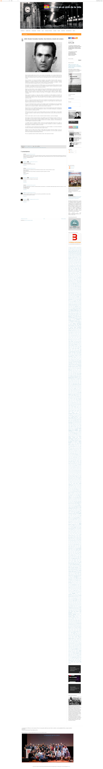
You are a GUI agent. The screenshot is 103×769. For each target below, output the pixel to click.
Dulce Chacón (77, 373)
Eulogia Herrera (70, 392)
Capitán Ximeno (79, 329)
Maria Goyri (78, 542)
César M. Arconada (71, 348)
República (74, 614)
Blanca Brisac (73, 316)
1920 (69, 249)
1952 (70, 253)
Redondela (69, 613)
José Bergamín (79, 464)
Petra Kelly (74, 589)
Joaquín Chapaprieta (78, 456)
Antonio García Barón (74, 291)
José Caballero (75, 465)
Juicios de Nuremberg (73, 499)
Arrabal (69, 298)
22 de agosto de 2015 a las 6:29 (30, 192)
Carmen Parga (73, 339)
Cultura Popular (77, 364)
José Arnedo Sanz (78, 463)
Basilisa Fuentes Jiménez (76, 307)
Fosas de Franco (79, 404)
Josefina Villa (75, 485)
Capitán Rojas (75, 329)
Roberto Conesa (73, 621)
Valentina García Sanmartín (74, 650)
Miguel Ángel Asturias (71, 563)
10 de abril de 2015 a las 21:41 (30, 168)
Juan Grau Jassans (71, 494)
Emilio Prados (75, 384)
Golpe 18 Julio (73, 426)
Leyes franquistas (76, 512)
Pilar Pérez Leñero (73, 592)
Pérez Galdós (79, 588)
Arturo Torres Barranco (77, 300)
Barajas (69, 306)
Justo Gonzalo (72, 504)
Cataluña (75, 344)
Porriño (73, 594)
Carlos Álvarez (78, 330)
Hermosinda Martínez (78, 435)
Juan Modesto (78, 495)
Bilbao (76, 315)
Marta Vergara (72, 551)
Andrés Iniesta (74, 280)
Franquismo (70, 413)
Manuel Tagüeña (76, 534)
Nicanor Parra (72, 572)
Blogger (69, 766)
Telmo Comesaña (74, 639)
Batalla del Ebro (70, 311)
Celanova (77, 345)
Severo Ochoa (70, 633)
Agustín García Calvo (74, 261)
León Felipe (70, 508)
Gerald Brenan (70, 424)
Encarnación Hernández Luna (77, 385)
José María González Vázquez (73, 476)
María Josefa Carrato (71, 544)
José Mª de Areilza (71, 473)
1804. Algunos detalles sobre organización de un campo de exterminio (77, 133)
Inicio (44, 218)
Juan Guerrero (76, 494)
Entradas (71, 150)
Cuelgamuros (70, 364)
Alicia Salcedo (73, 270)
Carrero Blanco (79, 340)
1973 (77, 255)
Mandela (77, 525)
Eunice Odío (74, 392)
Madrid (80, 523)
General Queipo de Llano (78, 421)
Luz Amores (74, 523)
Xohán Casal (75, 661)
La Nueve (78, 505)
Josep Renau (74, 486)
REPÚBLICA (23, 30)
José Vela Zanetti (79, 481)
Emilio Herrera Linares (76, 383)
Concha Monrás (70, 358)
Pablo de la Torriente (78, 578)
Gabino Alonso (72, 166)
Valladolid (80, 650)
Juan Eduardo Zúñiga (78, 490)
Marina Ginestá (77, 550)
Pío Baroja (77, 592)
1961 (70, 254)
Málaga (80, 524)
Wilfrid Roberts (77, 660)
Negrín (73, 571)
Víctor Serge (70, 657)
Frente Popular (75, 413)
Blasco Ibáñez (72, 317)
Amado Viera (79, 273)
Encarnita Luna (76, 386)
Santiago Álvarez (73, 629)
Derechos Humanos (75, 366)
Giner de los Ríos (76, 425)
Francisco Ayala (76, 407)
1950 (80, 252)
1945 (72, 252)
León (80, 507)
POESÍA (59, 30)
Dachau (80, 364)
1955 (74, 253)
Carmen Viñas (72, 340)
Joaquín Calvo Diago (73, 456)
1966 (79, 254)
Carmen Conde (74, 335)
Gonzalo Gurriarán (78, 426)
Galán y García (78, 417)
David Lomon (75, 365)
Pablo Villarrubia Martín (75, 579)
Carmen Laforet (73, 338)
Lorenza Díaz (70, 516)
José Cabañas (79, 465)
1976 (69, 256)
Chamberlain (70, 349)
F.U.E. (72, 393)
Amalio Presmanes (78, 274)
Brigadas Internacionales (77, 323)
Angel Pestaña (74, 283)
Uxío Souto (69, 649)
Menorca (80, 560)
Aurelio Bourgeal (79, 302)
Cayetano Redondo (71, 345)
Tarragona (78, 638)
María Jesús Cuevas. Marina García (76, 543)
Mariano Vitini (70, 550)
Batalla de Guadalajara (73, 309)
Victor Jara (74, 656)
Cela (75, 345)
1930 (70, 250)
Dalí (68, 365)
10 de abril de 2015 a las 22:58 (33, 177)
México (80, 562)
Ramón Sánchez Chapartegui (72, 609)
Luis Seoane (79, 522)
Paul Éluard (74, 583)
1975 (80, 255)
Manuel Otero (77, 532)
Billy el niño (79, 315)
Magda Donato (77, 524)
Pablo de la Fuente (73, 578)
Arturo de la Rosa (74, 299)
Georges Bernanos (78, 423)
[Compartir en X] (37, 146)
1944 (71, 252)
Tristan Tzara (77, 647)
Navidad (80, 570)
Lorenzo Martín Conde (75, 516)
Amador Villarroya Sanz (71, 274)
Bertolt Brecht (70, 315)
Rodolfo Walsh (77, 622)
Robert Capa (77, 620)
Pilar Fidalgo (72, 591)
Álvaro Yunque (79, 271)
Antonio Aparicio (70, 290)
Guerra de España (31, 147)
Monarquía (76, 567)
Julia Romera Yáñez (77, 500)
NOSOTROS (63, 30)
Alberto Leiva (77, 263)
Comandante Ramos (71, 354)
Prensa (80, 595)
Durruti (80, 373)
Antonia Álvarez (75, 288)
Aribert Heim (72, 297)
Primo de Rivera (76, 596)
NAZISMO (54, 30)
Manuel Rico (79, 533)
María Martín (78, 545)
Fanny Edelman (73, 394)
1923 (73, 249)
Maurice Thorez (70, 558)
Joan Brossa (72, 454)
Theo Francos (76, 643)
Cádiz (78, 325)
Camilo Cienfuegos (76, 326)
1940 (77, 251)
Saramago (69, 630)
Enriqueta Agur (79, 387)
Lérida (80, 510)
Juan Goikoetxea (72, 493)
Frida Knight (70, 414)
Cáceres (76, 325)
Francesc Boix (72, 405)
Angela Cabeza (70, 284)
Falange (69, 394)
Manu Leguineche (75, 526)
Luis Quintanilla (78, 521)
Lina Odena (74, 514)
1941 (79, 251)
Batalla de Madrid (73, 310)
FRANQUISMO (34, 30)
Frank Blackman (78, 412)
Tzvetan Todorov (70, 648)
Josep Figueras (70, 486)
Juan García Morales (75, 491)
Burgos (80, 324)
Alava (76, 262)
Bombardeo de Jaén (74, 320)
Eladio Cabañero (75, 378)
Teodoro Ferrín (79, 640)
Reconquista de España (77, 612)
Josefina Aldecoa (75, 483)
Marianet (74, 549)
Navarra (77, 570)
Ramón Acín (71, 605)
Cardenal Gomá (74, 330)
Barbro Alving (72, 306)
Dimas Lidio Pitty (75, 368)
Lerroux (69, 511)
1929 (69, 250)
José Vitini (73, 482)
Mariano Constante (78, 549)
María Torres (25, 161)
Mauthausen (74, 558)
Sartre (72, 630)
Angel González (79, 281)
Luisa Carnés (70, 523)
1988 (79, 256)
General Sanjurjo (79, 422)
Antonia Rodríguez (74, 289)
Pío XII (79, 592)
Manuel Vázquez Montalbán (77, 535)
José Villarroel (70, 482)
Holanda (80, 437)
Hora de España (74, 438)
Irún (77, 444)
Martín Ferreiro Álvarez (76, 552)
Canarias (77, 328)
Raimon (74, 604)
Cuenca (73, 364)
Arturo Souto (72, 300)
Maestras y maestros (71, 524)
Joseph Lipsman (79, 486)
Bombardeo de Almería (71, 318)
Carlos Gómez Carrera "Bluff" (77, 331)
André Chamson (79, 279)
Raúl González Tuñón (77, 611)
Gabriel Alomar (77, 415)
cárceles (69, 330)
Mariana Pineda (70, 549)
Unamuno (76, 648)
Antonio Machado (71, 293)
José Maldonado (73, 474)
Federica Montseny (73, 395)
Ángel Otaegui (70, 283)
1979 (73, 256)
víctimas (45, 147)
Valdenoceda (73, 649)
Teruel (69, 643)
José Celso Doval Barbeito (71, 466)
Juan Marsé (74, 495)
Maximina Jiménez (76, 559)
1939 (75, 251)
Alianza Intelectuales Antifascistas (76, 269)
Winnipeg (72, 661)
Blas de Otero (78, 316)
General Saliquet (75, 422)
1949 (79, 252)
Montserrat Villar (77, 568)
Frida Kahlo (79, 413)
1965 (77, 254)
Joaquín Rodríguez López (71, 458)
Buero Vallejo (74, 324)
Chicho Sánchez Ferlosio (75, 350)
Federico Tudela (79, 395)
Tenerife (78, 639)
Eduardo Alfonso (74, 374)
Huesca (72, 439)
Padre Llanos (74, 580)
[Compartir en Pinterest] (39, 146)
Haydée (24, 192)
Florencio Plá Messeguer (73, 404)
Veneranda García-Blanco (71, 652)
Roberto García (78, 621)
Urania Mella (79, 648)
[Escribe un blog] (36, 146)
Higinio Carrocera (76, 436)
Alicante (69, 270)
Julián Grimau (75, 501)
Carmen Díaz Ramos (71, 336)
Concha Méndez (73, 357)
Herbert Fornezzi (70, 434)
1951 (69, 253)
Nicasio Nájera (75, 572)
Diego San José (70, 368)
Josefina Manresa (70, 485)
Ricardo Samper (75, 619)
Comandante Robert (76, 354)
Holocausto (70, 438)
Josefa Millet (70, 483)
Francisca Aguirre (73, 406)
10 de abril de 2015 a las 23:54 (30, 185)
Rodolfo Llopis (73, 622)
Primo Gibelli (79, 596)
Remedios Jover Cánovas (74, 613)
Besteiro (74, 315)
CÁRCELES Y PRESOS (48, 30)
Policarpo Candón (78, 593)
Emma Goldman (79, 384)
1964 (75, 254)
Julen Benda (78, 499)
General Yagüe (70, 423)
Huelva (69, 439)
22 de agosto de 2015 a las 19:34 (34, 199)
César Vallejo (77, 348)
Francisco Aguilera (70, 407)
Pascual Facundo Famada (77, 581)
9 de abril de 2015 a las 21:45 (30, 154)
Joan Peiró (79, 454)
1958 (79, 253)
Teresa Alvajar (70, 641)
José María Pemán (72, 477)
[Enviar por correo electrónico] (35, 146)
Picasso (77, 590)
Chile (80, 350)
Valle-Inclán (69, 651)
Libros (79, 513)
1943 (69, 252)
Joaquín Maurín (75, 457)
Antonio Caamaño (76, 290)
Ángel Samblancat (79, 283)
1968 (69, 255)
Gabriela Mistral (73, 417)
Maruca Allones (73, 553)
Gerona (77, 424)
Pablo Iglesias (70, 579)
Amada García (70, 272)
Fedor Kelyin (74, 396)
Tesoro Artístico (72, 643)
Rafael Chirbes (72, 601)
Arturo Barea (70, 299)
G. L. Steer (74, 415)
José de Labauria (70, 467)
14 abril (74, 247)
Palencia (77, 580)
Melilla (72, 560)
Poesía (73, 593)
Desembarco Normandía (71, 367)
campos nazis (70, 328)
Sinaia (78, 634)
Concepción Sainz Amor (76, 356)
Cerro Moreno (73, 347)
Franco (73, 412)
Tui (79, 647)
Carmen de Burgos (78, 335)
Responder (25, 158)
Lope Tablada (77, 515)
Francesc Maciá (77, 405)
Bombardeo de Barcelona (78, 318)
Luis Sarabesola (76, 522)
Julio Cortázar (75, 503)
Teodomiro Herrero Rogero (73, 640)
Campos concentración (77, 327)
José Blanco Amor (70, 465)
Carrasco (76, 340)
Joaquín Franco (70, 457)
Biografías (69, 316)
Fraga (69, 405)
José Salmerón (70, 481)
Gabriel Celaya (74, 416)
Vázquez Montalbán (78, 651)
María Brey (69, 540)
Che (80, 349)
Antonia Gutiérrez (79, 288)
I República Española (74, 440)
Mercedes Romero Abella (76, 562)
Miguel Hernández (76, 564)
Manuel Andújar (79, 527)
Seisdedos (74, 632)
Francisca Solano (79, 406)
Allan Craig (77, 270)
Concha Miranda (79, 357)
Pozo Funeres (72, 595)
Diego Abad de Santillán (78, 367)
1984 (76, 256)
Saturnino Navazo (75, 630)
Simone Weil (75, 634)
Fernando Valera (73, 402)
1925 (76, 249)
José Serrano (74, 481)
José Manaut (78, 474)
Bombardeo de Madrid (73, 321)
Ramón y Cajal (78, 610)
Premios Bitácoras (76, 595)
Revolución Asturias (71, 616)
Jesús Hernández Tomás (73, 453)
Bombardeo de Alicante (78, 317)
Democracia (79, 365)
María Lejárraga (76, 544)
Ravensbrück (70, 612)
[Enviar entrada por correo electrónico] (33, 146)
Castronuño (72, 344)
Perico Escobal (70, 589)
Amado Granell (75, 273)
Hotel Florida (79, 438)
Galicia (72, 418)
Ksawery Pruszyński (77, 504)
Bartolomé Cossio (70, 307)
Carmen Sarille (77, 339)
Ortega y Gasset (72, 577)
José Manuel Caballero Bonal (74, 475)
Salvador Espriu (70, 628)
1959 (80, 253)
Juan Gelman (72, 492)
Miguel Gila (71, 564)
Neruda (75, 571)
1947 (75, 252)
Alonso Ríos (72, 271)
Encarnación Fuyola (70, 385)
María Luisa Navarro (73, 545)
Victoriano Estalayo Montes (72, 658)
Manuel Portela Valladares (73, 533)
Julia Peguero (72, 500)
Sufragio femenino (71, 638)
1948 (77, 252)
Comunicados (70, 356)
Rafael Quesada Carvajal (71, 603)
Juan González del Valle (78, 493)
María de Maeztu (77, 540)
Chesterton (69, 350)
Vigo (76, 658)
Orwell (77, 577)
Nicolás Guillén (77, 573)
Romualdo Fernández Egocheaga (77, 624)
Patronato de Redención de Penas (76, 582)
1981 (75, 256)
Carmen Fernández (76, 336)
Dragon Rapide (73, 373)
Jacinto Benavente (78, 447)
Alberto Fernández (73, 263)
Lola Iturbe (73, 515)
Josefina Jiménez (79, 484)
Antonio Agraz (79, 289)
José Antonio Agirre (73, 463)
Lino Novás (78, 514)
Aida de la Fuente (73, 262)
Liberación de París (75, 513)
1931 (73, 250)
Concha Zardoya (75, 358)
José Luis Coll (73, 472)
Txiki (80, 647)
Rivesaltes (74, 620)
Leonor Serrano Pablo (71, 509)
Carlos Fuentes (72, 331)
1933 (76, 250)
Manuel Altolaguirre (73, 527)
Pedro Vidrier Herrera (76, 587)
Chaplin (73, 349)
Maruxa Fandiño (76, 554)
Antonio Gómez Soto (73, 292)
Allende (80, 270)
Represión (35, 147)
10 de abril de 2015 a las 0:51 (33, 161)
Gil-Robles (80, 424)
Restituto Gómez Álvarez (78, 615)
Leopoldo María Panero (76, 510)
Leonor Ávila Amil (74, 508)
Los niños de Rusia (72, 517)
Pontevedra (70, 594)
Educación (70, 377)
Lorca (80, 515)
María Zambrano (78, 548)
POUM (69, 595)
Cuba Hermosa (79, 363)
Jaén (73, 448)
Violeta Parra (79, 658)
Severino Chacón (79, 632)
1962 (72, 254)
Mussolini (75, 569)
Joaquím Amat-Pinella (76, 455)
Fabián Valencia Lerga (76, 393)
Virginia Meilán (79, 659)
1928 (80, 249)
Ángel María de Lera (74, 282)
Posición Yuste (79, 594)
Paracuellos (69, 581)
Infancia (69, 444)
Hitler (77, 437)
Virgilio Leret (70, 659)
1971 (73, 255)
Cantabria (80, 328)
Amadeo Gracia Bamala (76, 272)
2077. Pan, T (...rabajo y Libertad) (76, 144)
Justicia (78, 503)
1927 (79, 249)
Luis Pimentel (74, 521)
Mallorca (74, 525)
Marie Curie (73, 550)
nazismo (69, 571)
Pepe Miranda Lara (75, 588)
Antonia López (70, 289)
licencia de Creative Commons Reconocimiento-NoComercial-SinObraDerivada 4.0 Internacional (74, 197)
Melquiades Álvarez (76, 560)
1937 (71, 251)
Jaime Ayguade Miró (76, 448)
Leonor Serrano (79, 508)
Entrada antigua (63, 218)
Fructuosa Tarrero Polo (75, 414)
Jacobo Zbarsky (70, 448)
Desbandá (80, 366)
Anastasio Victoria (70, 279)
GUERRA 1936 (28, 30)
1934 (78, 250)
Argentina (77, 296)
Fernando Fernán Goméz (74, 401)
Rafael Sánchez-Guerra (78, 603)
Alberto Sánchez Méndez (75, 264)
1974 (78, 255)
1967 (80, 254)
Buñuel (78, 324)
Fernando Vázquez (78, 402)
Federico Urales (70, 396)
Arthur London (76, 298)
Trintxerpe (74, 647)
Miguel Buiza (76, 563)
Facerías (80, 393)
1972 (75, 255)
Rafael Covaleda (77, 601)
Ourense (69, 578)
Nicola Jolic (72, 573)
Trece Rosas (76, 646)
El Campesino (79, 377)
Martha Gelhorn (77, 551)
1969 (70, 255)
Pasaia (73, 581)
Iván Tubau (72, 447)
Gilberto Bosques (70, 425)
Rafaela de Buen (70, 604)
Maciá (77, 523)
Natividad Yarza (73, 570)
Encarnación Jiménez (71, 386)
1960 (69, 254)
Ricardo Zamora (70, 620)
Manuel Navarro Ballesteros (71, 532)
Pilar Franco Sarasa (77, 591)
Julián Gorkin (71, 501)
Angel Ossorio (79, 282)
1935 (80, 250)
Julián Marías (79, 501)
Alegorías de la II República (75, 265)
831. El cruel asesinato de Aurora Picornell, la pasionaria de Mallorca (77, 139)
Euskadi (78, 392)
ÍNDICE (74, 30)
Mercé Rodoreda (70, 561)
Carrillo (69, 341)
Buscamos (72, 325)
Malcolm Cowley (70, 525)
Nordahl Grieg (79, 574)
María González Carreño (73, 542)
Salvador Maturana (76, 628)
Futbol (72, 415)
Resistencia (72, 615)
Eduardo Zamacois (78, 376)
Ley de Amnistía (77, 511)
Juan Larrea (79, 494)
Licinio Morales (70, 514)
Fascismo (77, 394)
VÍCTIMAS (38, 30)
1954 (73, 253)
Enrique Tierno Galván (74, 387)
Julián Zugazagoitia (77, 502)
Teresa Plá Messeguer (78, 642)
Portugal (76, 594)
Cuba (76, 363)
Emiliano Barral (79, 382)
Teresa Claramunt (75, 641)
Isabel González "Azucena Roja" (74, 445)
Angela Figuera (75, 284)
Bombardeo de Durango (72, 319)
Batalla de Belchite (75, 308)
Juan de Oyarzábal (72, 490)
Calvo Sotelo (72, 326)
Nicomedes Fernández (74, 574)
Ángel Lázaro (70, 282)
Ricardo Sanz (79, 619)
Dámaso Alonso (72, 365)
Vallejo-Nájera (73, 651)
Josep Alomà (79, 485)
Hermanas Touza (73, 435)
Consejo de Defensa (73, 359)
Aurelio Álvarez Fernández (73, 302)
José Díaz (74, 467)
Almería (69, 271)
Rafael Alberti (75, 600)
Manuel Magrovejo (73, 531)
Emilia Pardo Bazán (74, 382)
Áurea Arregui (78, 301)
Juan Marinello (70, 495)
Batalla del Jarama (75, 311)
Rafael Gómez (74, 602)
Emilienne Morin (70, 383)
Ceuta (80, 348)
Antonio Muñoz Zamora (78, 293)
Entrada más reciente (24, 218)
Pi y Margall (73, 590)
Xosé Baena (79, 661)
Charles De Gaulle (77, 349)
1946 (74, 252)
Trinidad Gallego (70, 647)
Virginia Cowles (74, 659)
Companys (76, 355)
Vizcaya (69, 660)
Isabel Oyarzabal (72, 446)
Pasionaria (70, 582)
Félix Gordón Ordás (78, 397)
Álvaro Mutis (75, 271)
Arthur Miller (79, 298)
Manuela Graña (70, 536)
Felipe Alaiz (77, 396)
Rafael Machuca (79, 602)
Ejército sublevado (74, 377)
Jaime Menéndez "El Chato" (75, 449)
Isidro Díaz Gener (77, 446)
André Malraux (70, 280)
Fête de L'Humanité (70, 403)
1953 (72, 253)
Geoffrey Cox (74, 423)
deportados (70, 366)
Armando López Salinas (78, 297)
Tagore (75, 638)
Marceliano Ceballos (75, 536)
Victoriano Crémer (78, 657)
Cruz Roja (74, 363)
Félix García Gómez (73, 397)
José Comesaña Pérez (78, 466)
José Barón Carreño (74, 464)
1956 (76, 253)
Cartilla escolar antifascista (77, 341)
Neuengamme (78, 571)
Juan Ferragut (70, 491)
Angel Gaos (75, 281)
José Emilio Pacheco (78, 467)
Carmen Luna (77, 338)
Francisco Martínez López (72, 410)
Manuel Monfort (79, 531)
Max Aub (77, 558)
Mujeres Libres (70, 569)
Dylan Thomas (70, 374)
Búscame (69, 325)
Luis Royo (72, 522)
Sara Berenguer (79, 629)
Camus (75, 328)
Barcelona (76, 306)
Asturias (25, 147)
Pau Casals (70, 583)
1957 (77, 253)
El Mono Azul (70, 378)
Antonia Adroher (70, 288)
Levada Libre (73, 511)
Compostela (79, 355)
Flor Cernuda (75, 403)
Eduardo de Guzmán (73, 375)
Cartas (72, 341)
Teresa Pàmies (73, 642)
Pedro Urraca (72, 587)
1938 (73, 251)
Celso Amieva (75, 346)
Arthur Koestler (72, 298)
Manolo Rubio (71, 526)
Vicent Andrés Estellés (78, 652)
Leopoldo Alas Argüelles (78, 509)
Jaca (75, 447)
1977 (70, 256)
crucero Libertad (70, 363)
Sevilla (74, 633)
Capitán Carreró (70, 329)
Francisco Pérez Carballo (74, 411)
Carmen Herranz (76, 337)
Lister (71, 515)
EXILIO (43, 30)
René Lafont (79, 613)
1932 (75, 250)
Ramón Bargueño (76, 605)
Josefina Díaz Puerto (74, 484)
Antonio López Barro (78, 292)
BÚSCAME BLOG (69, 30)
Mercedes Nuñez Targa (77, 561)
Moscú (80, 568)
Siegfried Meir (77, 633)
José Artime (69, 464)
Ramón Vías (74, 610)
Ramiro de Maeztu (77, 604)
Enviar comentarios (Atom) (29, 220)
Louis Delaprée (78, 517)
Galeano (69, 418)
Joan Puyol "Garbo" (70, 455)
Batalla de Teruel (79, 310)
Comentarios (72, 152)
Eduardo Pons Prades (73, 376)
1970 (72, 255)
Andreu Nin (78, 280)
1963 (74, 254)
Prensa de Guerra (71, 596)
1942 (80, 251)
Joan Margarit (76, 454)
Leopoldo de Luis (70, 510)
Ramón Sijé (77, 609)
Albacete (78, 262)
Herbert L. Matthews (75, 434)
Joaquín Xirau (77, 458)
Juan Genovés (76, 492)
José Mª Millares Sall (77, 473)
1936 (69, 251)
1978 (72, 256)
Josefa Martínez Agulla (78, 482)
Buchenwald (70, 324)
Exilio (27, 147)
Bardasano (80, 306)
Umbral (74, 648)
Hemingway (75, 433)
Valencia (76, 649)
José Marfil (80, 475)
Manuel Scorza (70, 534)
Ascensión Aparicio (70, 301)
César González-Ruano (78, 347)
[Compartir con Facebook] (38, 146)
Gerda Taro (74, 424)
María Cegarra (73, 540)
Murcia (73, 569)
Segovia (72, 632)
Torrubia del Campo (71, 646)
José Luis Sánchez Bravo (78, 472)
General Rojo (70, 422)
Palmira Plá (79, 580)
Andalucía (75, 279)
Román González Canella (40, 147)
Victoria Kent (74, 657)
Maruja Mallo (77, 553)
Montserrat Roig (73, 568)
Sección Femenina (75, 631)
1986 (78, 256)
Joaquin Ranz (79, 457)
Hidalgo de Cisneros (71, 436)
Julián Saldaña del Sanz (71, 502)
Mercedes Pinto (70, 562)
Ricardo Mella (70, 619)
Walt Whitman (73, 660)
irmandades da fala (74, 444)
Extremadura (70, 393)
